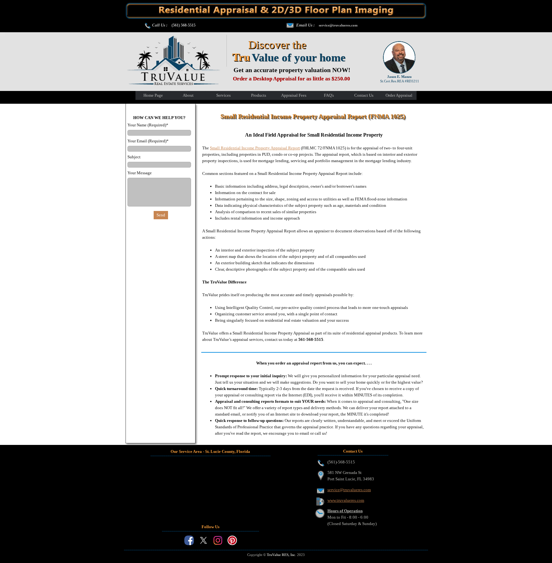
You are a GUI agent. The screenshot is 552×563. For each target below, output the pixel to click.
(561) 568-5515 (183, 25)
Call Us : (159, 25)
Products (258, 95)
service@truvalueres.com (338, 25)
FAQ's (329, 95)
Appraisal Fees (293, 95)
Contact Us (363, 95)
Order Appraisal (399, 95)
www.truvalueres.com (345, 500)
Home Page (153, 95)
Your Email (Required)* (148, 141)
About (188, 95)
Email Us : (305, 25)
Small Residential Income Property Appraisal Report (255, 148)
